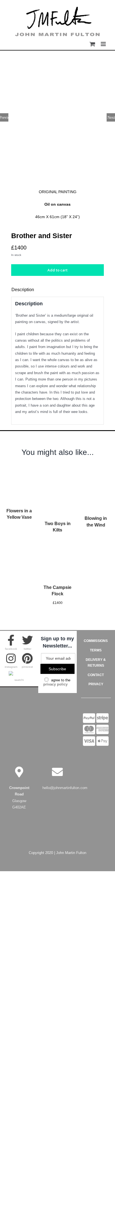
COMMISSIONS (96, 641)
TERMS (96, 650)
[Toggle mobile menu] (104, 42)
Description (22, 289)
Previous (4, 117)
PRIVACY (95, 684)
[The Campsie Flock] (57, 545)
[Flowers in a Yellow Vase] (19, 469)
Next (111, 117)
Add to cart (57, 270)
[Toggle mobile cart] (92, 42)
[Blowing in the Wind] (95, 469)
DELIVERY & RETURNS (96, 663)
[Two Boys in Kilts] (57, 469)
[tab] (57, 290)
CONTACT (96, 675)
